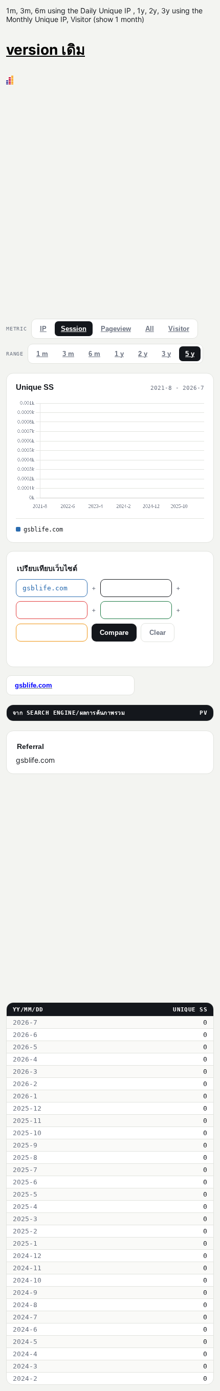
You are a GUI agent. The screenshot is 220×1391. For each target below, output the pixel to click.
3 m (68, 354)
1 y (119, 354)
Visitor (178, 329)
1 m (42, 354)
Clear (157, 632)
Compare (114, 632)
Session (73, 329)
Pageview (116, 329)
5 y (189, 354)
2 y (142, 354)
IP (43, 329)
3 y (166, 354)
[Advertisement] (110, 200)
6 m (94, 354)
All (149, 329)
